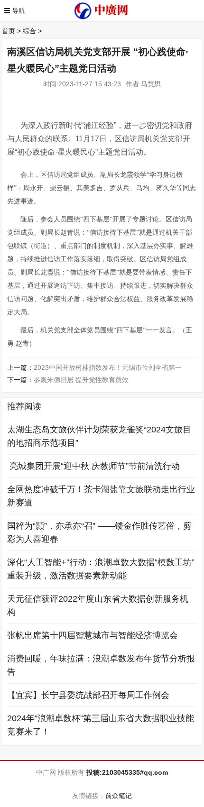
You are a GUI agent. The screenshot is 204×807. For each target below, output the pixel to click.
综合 (29, 31)
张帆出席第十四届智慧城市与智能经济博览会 (92, 635)
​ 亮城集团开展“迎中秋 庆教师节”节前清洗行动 (93, 466)
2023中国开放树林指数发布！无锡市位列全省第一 (108, 367)
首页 (8, 31)
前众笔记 (118, 795)
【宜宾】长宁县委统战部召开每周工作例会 (88, 695)
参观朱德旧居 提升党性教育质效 (81, 380)
